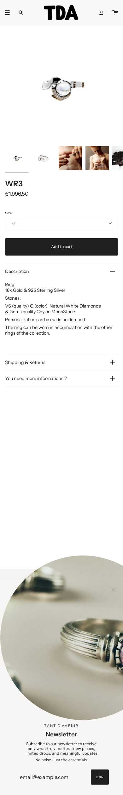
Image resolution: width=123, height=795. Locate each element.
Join (99, 777)
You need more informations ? (36, 378)
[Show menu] (9, 12)
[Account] (101, 12)
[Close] (113, 589)
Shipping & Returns (25, 362)
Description (17, 271)
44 (13, 224)
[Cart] (115, 12)
